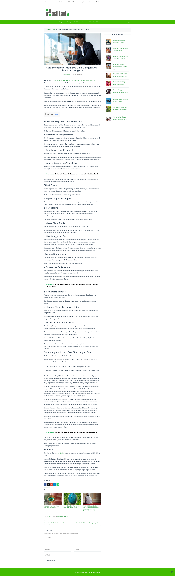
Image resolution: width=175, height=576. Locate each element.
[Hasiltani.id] (57, 12)
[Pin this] (51, 484)
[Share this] (45, 484)
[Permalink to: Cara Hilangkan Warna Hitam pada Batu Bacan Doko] (72, 499)
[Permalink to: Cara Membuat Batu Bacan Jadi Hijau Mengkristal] (53, 499)
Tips (50, 516)
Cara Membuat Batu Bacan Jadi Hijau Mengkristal (51, 507)
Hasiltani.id (60, 453)
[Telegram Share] (54, 484)
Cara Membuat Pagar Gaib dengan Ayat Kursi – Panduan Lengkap (88, 523)
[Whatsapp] (58, 484)
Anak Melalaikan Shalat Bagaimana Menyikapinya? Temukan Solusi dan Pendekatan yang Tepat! (91, 508)
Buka (56, 114)
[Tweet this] (48, 484)
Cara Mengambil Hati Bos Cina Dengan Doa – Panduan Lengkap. (74, 80)
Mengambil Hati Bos (62, 516)
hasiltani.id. (84, 572)
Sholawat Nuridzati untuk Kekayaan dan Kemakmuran (54, 523)
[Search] (129, 22)
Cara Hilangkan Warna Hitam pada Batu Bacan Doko (72, 507)
